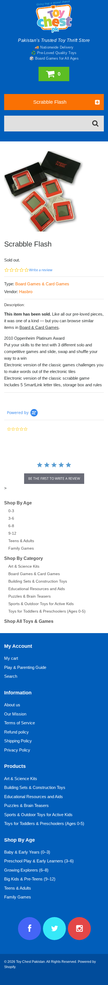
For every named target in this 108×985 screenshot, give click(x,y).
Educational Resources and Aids (36, 589)
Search (10, 676)
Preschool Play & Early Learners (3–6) (39, 861)
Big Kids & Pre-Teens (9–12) (29, 879)
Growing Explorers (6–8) (26, 870)
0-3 (11, 511)
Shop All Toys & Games (28, 621)
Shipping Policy (18, 740)
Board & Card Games (39, 327)
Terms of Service (19, 722)
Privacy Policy (17, 750)
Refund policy (16, 732)
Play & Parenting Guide (25, 667)
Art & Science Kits (23, 566)
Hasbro (25, 291)
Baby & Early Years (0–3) (27, 852)
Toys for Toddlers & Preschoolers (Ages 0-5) (47, 611)
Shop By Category (23, 558)
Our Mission (15, 714)
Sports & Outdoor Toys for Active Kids (41, 603)
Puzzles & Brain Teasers (29, 596)
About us (12, 704)
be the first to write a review (54, 478)
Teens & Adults (21, 541)
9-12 (12, 533)
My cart (11, 658)
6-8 (11, 526)
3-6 (11, 518)
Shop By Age (18, 503)
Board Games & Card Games (42, 283)
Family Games (21, 548)
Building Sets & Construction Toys (37, 581)
